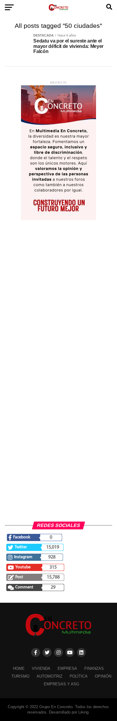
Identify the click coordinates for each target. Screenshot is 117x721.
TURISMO (20, 676)
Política (79, 676)
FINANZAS (94, 668)
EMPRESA (67, 668)
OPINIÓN (103, 676)
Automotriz (49, 676)
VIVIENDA (41, 668)
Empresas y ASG (61, 684)
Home (19, 668)
